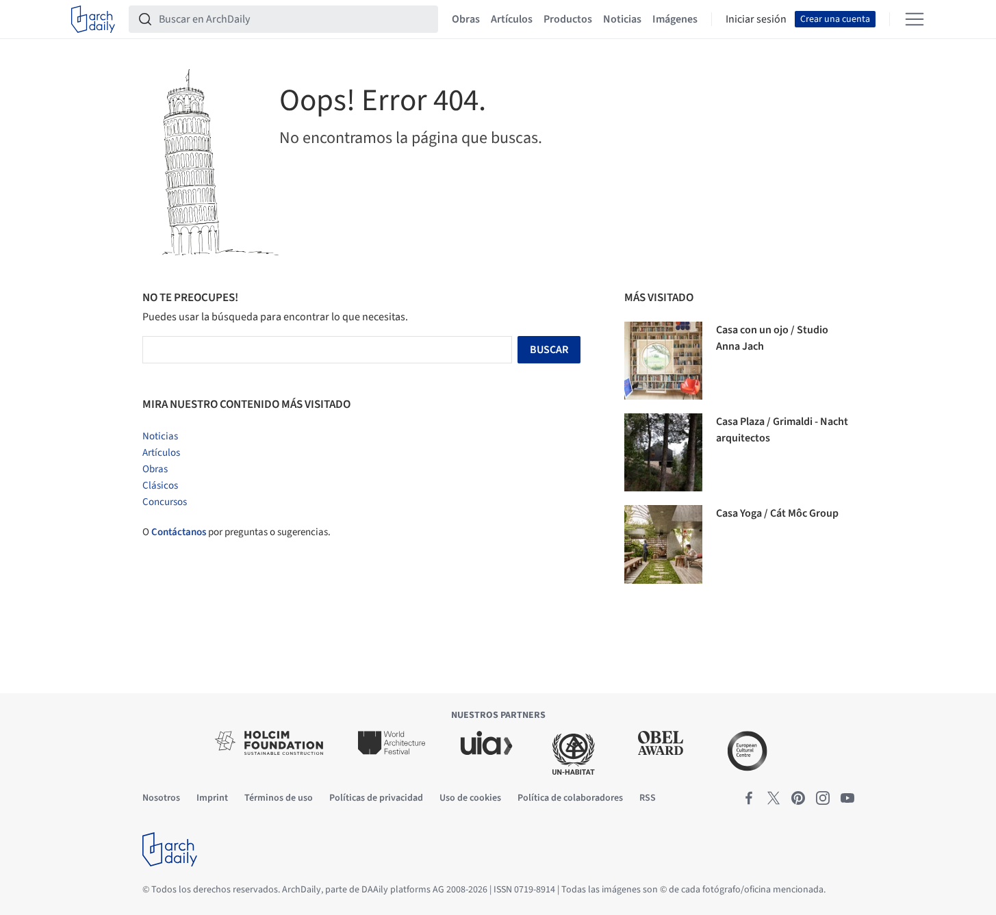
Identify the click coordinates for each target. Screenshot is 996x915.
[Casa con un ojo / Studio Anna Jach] (663, 361)
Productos (568, 19)
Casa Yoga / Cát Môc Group (777, 513)
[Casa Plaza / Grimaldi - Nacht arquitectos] (663, 452)
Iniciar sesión (756, 19)
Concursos (164, 502)
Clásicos (160, 485)
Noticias (622, 19)
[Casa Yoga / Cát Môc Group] (663, 544)
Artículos (512, 19)
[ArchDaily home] (93, 19)
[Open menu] (914, 19)
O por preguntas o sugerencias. (236, 532)
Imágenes (675, 19)
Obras (466, 19)
